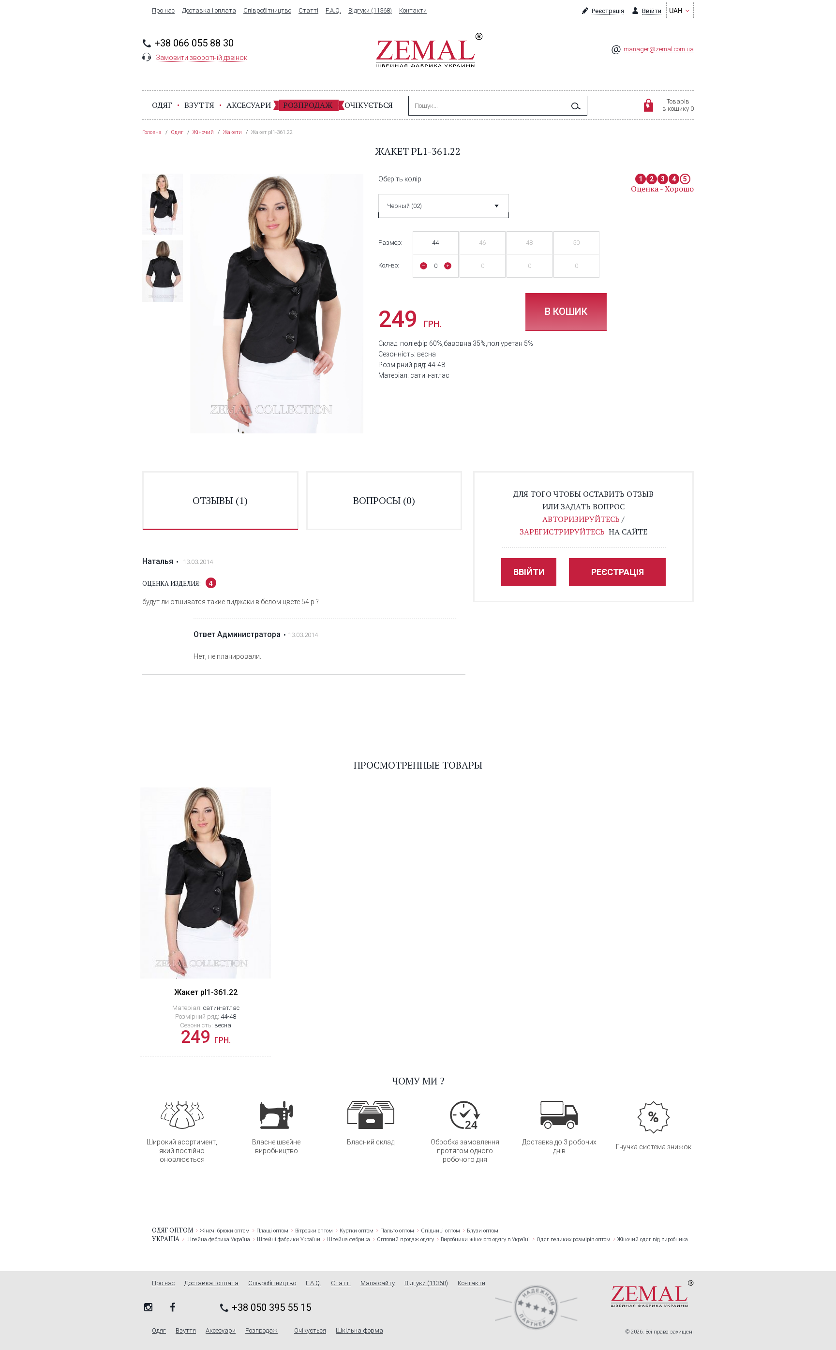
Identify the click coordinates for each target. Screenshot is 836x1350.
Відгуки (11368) (370, 10)
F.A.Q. (333, 10)
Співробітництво (267, 10)
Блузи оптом (482, 1231)
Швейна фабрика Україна (218, 1239)
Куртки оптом (356, 1231)
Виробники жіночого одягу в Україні (485, 1239)
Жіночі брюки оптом (225, 1231)
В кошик (566, 311)
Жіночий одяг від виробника (652, 1239)
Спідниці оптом (440, 1231)
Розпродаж (307, 105)
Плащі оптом (272, 1231)
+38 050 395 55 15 (271, 1307)
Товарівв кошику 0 (678, 105)
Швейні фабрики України (288, 1239)
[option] (162, 204)
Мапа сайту (377, 1283)
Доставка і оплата (209, 10)
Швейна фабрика (348, 1239)
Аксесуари (248, 105)
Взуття (199, 105)
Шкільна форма (359, 1330)
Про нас (163, 10)
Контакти (413, 10)
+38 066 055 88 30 (194, 43)
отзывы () (220, 500)
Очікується (368, 105)
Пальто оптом (397, 1231)
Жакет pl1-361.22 (206, 992)
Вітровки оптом (314, 1231)
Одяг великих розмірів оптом (574, 1239)
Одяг (162, 105)
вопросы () (384, 500)
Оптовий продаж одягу (405, 1239)
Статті (308, 10)
